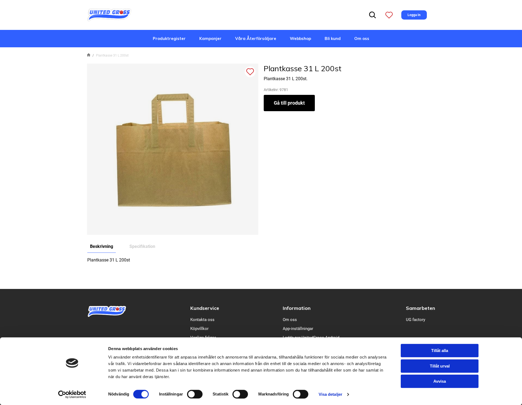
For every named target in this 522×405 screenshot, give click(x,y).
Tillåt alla (439, 350)
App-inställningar (298, 328)
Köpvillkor (199, 328)
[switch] (195, 394)
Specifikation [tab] (142, 246)
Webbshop (300, 38)
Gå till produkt (289, 103)
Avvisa (439, 381)
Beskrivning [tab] (101, 246)
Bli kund (333, 38)
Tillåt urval (440, 366)
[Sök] (372, 15)
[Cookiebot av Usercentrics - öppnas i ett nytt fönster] (72, 394)
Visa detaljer (330, 394)
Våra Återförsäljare (255, 38)
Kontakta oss (202, 319)
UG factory (415, 319)
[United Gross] (109, 14)
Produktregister (169, 38)
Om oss (361, 38)
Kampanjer (210, 38)
